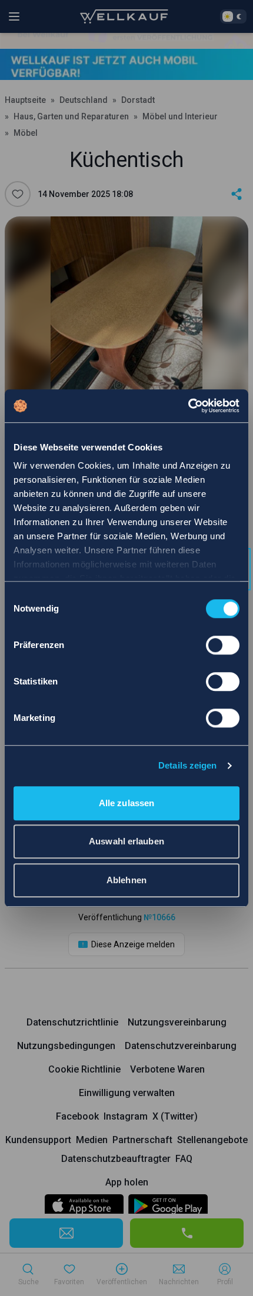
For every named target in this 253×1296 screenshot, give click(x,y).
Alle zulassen (126, 803)
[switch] (222, 645)
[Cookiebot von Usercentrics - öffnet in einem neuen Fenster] (188, 405)
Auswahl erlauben (126, 841)
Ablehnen (126, 880)
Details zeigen (187, 765)
